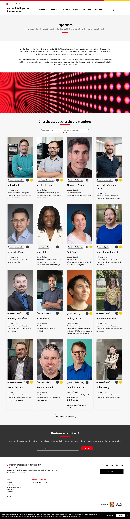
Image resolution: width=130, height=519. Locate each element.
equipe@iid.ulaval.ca (18, 472)
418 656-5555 (44, 482)
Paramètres (109, 516)
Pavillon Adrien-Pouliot (13, 468)
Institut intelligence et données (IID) (18, 9)
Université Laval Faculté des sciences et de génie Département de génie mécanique (108, 196)
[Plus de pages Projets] (79, 9)
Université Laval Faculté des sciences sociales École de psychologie (17, 259)
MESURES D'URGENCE (39, 480)
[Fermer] (127, 515)
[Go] (102, 465)
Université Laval (14, 4)
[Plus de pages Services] (69, 9)
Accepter (120, 516)
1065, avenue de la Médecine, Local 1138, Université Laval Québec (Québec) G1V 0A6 (31, 470)
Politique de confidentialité (71, 516)
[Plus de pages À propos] (46, 9)
